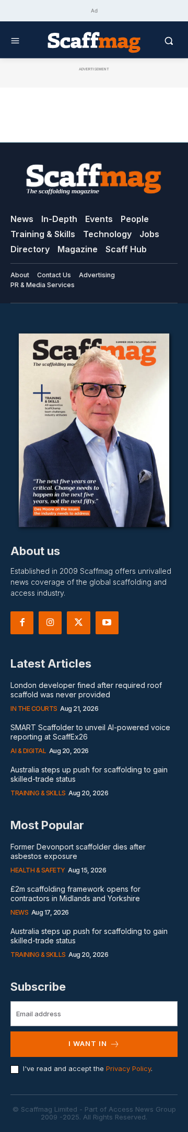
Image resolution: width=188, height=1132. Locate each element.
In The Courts (33, 708)
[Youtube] (107, 622)
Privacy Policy (128, 1068)
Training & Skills (38, 793)
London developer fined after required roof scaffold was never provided (86, 690)
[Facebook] (21, 622)
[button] (159, 41)
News (19, 912)
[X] (78, 622)
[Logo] (94, 41)
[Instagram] (50, 622)
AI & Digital (28, 751)
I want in (87, 1043)
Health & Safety (37, 870)
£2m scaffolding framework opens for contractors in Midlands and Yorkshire (75, 893)
